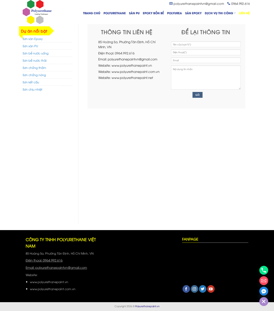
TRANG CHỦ (91, 13)
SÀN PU (134, 13)
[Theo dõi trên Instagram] (194, 289)
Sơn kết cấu (31, 82)
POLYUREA (174, 13)
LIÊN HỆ (244, 13)
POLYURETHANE (115, 13)
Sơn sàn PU (30, 46)
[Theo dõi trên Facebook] (186, 289)
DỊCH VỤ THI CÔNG (219, 13)
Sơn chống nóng (34, 75)
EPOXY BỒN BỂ (153, 13)
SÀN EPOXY (193, 13)
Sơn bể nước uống (36, 53)
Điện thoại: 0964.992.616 (44, 260)
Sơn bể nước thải (35, 60)
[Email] (263, 280)
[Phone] (263, 270)
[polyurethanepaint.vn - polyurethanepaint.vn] (43, 12)
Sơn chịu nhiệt (32, 89)
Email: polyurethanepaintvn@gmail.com (56, 267)
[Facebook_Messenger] (263, 291)
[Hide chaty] (263, 301)
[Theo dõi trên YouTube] (211, 289)
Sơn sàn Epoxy (33, 39)
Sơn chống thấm (34, 67)
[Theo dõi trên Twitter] (202, 289)
